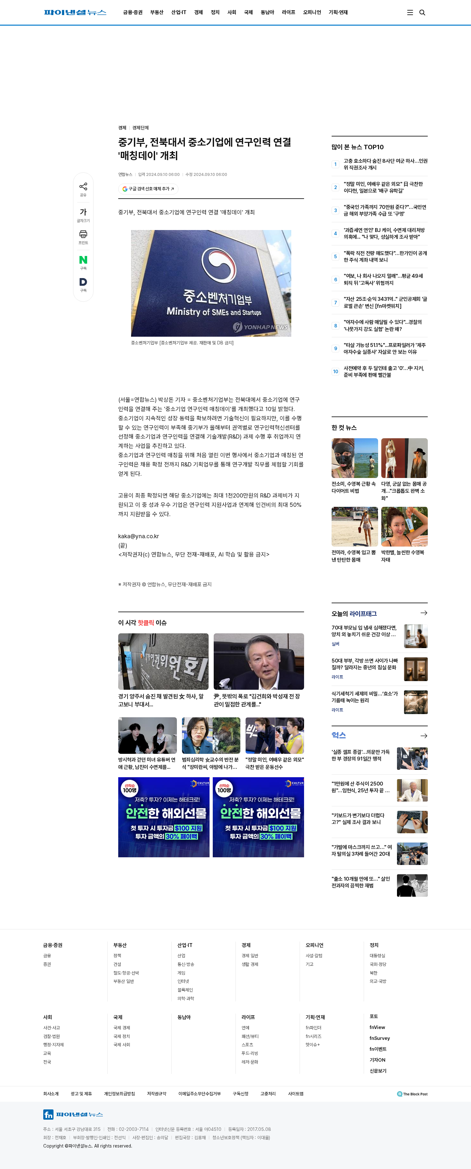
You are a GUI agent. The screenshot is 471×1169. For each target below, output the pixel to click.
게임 (181, 973)
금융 (47, 955)
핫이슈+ (313, 1044)
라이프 (288, 12)
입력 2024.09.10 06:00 (159, 174)
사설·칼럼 (314, 955)
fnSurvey (380, 1038)
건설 (117, 964)
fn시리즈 (313, 1036)
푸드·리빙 (250, 1053)
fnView (377, 1027)
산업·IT (178, 12)
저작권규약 (156, 1093)
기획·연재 (338, 12)
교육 (47, 1053)
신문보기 (378, 1071)
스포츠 (247, 1044)
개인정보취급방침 (119, 1093)
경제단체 (140, 128)
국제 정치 (121, 1036)
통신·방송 (186, 964)
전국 (47, 1062)
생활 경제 (250, 964)
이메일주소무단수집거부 (199, 1093)
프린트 (83, 243)
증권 (47, 964)
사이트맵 (295, 1093)
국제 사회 (121, 1044)
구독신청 (240, 1093)
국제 (248, 12)
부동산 (157, 12)
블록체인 (185, 989)
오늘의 (354, 614)
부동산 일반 (123, 981)
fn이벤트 (378, 1049)
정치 (215, 12)
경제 (198, 12)
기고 (309, 964)
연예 (245, 1027)
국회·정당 (378, 964)
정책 (117, 955)
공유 (83, 195)
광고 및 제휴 (81, 1093)
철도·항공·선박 (126, 973)
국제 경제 (121, 1027)
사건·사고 (51, 1027)
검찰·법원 (51, 1036)
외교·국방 (378, 981)
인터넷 (183, 981)
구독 (83, 268)
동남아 (267, 12)
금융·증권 (133, 12)
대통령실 (377, 955)
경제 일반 (250, 955)
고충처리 (268, 1093)
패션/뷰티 (250, 1036)
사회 (231, 12)
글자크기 (83, 220)
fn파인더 (313, 1027)
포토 (374, 1016)
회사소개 (51, 1093)
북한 (373, 973)
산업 (181, 955)
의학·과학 (186, 998)
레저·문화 (250, 1062)
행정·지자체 (53, 1044)
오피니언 (312, 12)
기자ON (377, 1060)
